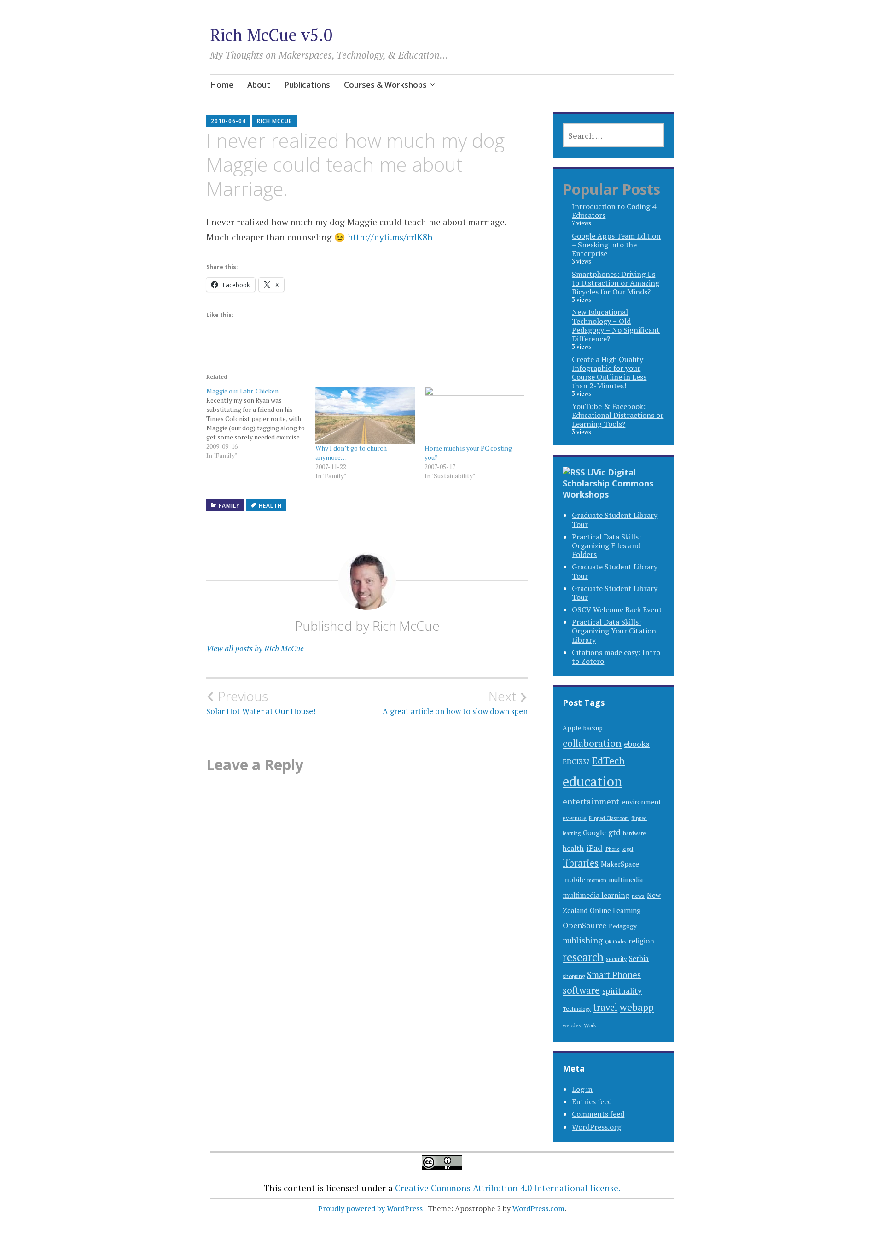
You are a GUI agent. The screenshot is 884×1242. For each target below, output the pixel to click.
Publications (307, 84)
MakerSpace (620, 864)
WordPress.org (596, 1127)
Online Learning (615, 910)
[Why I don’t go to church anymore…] (365, 415)
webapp (637, 1007)
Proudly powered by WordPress (370, 1208)
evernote (575, 818)
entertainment (591, 801)
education (592, 781)
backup (593, 728)
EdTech (608, 760)
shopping (574, 975)
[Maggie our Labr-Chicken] (260, 423)
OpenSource (584, 925)
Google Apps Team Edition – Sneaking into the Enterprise (616, 244)
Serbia (639, 958)
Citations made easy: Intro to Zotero (616, 656)
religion (641, 941)
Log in (582, 1089)
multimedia (626, 879)
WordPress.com (538, 1208)
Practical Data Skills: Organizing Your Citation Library (614, 630)
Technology (577, 1008)
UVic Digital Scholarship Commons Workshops (608, 483)
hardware (634, 833)
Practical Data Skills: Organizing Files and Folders (606, 545)
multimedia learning (596, 895)
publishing (583, 940)
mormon (596, 880)
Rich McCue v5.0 (271, 35)
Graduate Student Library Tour (614, 519)
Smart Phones (614, 974)
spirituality (622, 990)
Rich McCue (274, 121)
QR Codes (615, 941)
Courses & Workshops (385, 84)
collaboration (592, 743)
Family (229, 506)
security (616, 959)
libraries (581, 863)
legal (627, 848)
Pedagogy (623, 926)
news (638, 895)
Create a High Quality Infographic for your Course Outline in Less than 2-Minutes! (609, 372)
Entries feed (592, 1101)
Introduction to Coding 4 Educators (614, 210)
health (270, 506)
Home (221, 84)
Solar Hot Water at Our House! (260, 702)
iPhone (612, 849)
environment (641, 801)
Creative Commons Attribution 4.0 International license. (508, 1188)
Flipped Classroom (609, 818)
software (581, 990)
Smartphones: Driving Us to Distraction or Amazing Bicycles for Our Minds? (615, 283)
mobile (574, 879)
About (258, 84)
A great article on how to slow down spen (455, 702)
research (583, 957)
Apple (572, 727)
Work (590, 1025)
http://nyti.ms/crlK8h (390, 237)
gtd (614, 832)
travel (605, 1007)
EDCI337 (576, 761)
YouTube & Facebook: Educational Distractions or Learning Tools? (617, 415)
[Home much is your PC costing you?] (474, 415)
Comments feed (598, 1114)
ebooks (637, 743)
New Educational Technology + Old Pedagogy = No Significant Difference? (616, 325)
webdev (572, 1025)
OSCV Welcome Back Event (617, 609)
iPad (594, 848)
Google (594, 832)
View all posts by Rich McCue (255, 648)
